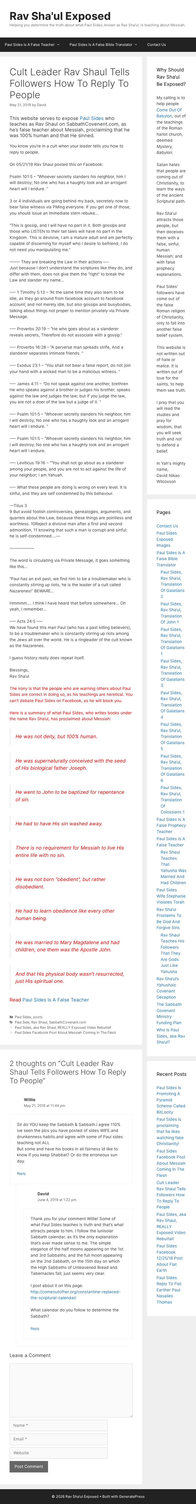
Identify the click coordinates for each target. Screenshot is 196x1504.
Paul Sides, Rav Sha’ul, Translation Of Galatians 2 (173, 584)
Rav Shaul (39, 1022)
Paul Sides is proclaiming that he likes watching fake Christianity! (170, 1131)
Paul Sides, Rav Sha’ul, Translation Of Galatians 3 (173, 673)
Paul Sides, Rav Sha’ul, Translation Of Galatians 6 (173, 768)
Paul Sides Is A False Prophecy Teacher (171, 825)
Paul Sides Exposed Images (167, 539)
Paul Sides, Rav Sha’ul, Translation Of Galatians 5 (173, 736)
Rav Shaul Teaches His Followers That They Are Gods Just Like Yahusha (172, 953)
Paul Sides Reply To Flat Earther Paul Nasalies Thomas (169, 1289)
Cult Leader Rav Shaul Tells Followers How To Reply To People (171, 1194)
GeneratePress (132, 1496)
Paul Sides (91, 118)
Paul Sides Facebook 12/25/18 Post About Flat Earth (170, 1258)
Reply (21, 1173)
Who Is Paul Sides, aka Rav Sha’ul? (171, 1036)
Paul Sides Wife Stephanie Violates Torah (171, 895)
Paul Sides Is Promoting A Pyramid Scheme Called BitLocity (171, 1099)
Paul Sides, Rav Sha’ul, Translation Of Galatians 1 (173, 641)
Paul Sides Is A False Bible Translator (101, 44)
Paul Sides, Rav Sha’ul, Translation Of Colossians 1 (173, 799)
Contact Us (156, 44)
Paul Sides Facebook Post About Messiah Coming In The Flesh (65, 1032)
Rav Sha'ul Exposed (60, 15)
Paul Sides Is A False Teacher (30, 44)
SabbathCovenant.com (67, 1022)
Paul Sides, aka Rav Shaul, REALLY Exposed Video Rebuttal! (63, 1027)
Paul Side (22, 1022)
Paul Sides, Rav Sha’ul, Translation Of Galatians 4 (173, 705)
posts (38, 1017)
